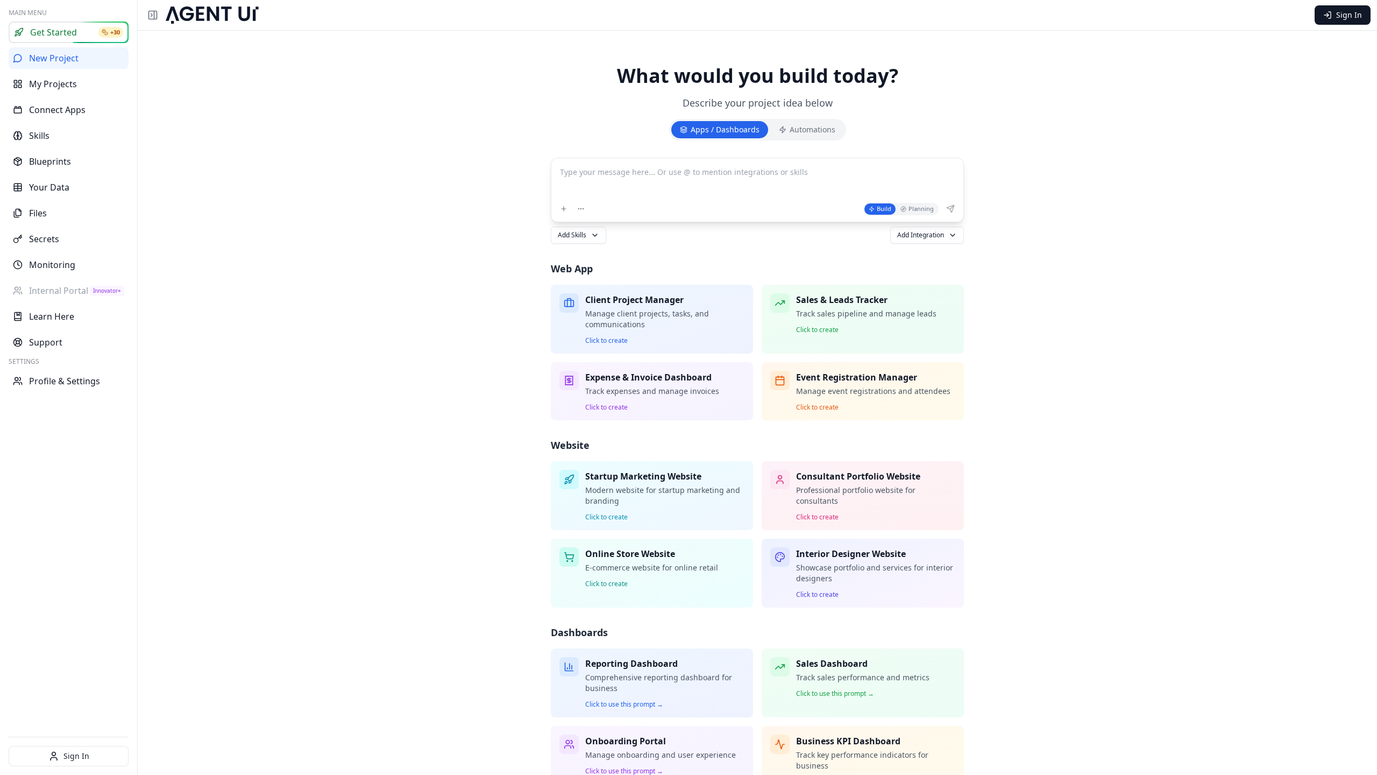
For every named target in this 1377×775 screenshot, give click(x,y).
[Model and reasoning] (581, 209)
